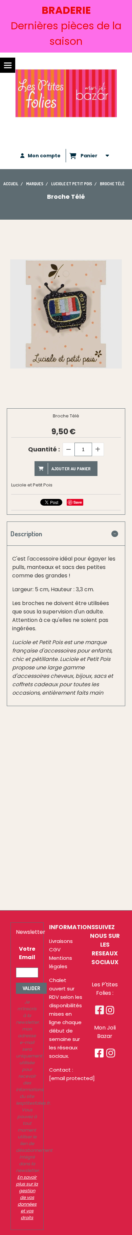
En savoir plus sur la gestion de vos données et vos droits (27, 1197)
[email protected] (72, 1078)
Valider (31, 988)
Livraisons (61, 941)
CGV (55, 949)
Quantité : (44, 449)
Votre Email (27, 953)
